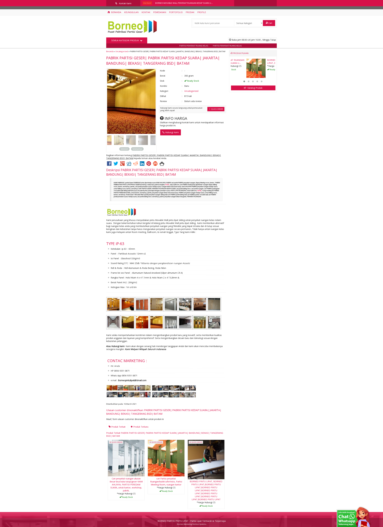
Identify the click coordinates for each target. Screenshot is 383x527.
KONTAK (146, 12)
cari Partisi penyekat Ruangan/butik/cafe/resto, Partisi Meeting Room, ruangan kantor (166, 481)
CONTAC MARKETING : (127, 360)
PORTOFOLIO (176, 12)
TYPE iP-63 (115, 243)
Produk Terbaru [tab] (140, 426)
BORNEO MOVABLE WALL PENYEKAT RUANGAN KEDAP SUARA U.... (184, 3)
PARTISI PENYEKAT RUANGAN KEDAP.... (262, 61)
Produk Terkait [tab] (118, 426)
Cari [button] (270, 23)
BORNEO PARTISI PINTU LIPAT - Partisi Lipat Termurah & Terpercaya (192, 521)
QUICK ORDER (217, 109)
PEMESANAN (159, 12)
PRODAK (190, 12)
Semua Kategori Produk (125, 40)
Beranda (116, 12)
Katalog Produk (254, 87)
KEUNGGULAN (131, 12)
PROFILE (201, 12)
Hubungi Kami (172, 132)
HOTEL (167, 185)
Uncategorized (121, 51)
